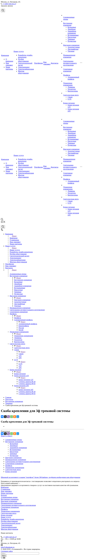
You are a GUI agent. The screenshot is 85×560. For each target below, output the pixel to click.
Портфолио (38, 63)
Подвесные (72, 41)
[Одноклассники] (14, 416)
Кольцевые (72, 27)
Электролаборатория (26, 69)
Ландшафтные (73, 49)
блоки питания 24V (26, 390)
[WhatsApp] (11, 416)
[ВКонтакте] (2, 416)
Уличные (71, 51)
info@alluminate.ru (7, 547)
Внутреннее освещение (67, 24)
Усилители (72, 89)
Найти (4, 556)
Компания (5, 55)
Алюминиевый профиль (73, 78)
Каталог (4, 495)
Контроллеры (73, 91)
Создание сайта (7, 551)
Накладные (72, 37)
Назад (14, 236)
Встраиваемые (73, 35)
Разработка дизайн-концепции (25, 56)
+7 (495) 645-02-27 (9, 4)
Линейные (72, 29)
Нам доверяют (9, 64)
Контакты (54, 63)
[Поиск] (3, 10)
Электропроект (24, 67)
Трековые (71, 39)
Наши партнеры (9, 68)
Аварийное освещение (72, 32)
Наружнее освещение (71, 45)
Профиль (66, 75)
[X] (5, 416)
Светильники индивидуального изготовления (70, 63)
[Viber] (8, 416)
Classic (70, 97)
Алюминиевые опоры (13, 440)
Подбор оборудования (23, 60)
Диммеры (71, 87)
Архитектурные (74, 47)
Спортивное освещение (67, 70)
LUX (69, 99)
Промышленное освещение (69, 56)
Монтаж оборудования (23, 72)
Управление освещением (67, 84)
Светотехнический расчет (10, 523)
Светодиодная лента (71, 95)
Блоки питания (69, 103)
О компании (9, 60)
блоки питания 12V (26, 380)
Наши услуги (19, 51)
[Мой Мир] (17, 416)
